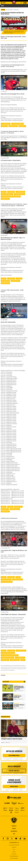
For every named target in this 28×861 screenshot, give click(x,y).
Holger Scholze (21, 650)
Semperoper (5, 660)
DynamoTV (22, 126)
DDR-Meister (18, 506)
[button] (21, 2)
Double (10, 506)
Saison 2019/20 (20, 191)
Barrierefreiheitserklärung (14, 845)
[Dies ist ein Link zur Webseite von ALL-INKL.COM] (14, 797)
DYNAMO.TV (14, 826)
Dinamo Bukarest (19, 194)
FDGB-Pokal (5, 509)
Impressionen (13, 126)
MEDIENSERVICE (14, 831)
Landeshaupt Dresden (7, 657)
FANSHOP (14, 828)
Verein (3, 191)
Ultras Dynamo (20, 657)
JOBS (14, 833)
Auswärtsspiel (15, 280)
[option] (14, 731)
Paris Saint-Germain (17, 123)
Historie (19, 278)
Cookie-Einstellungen (14, 858)
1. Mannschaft (5, 123)
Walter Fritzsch (15, 509)
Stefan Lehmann (6, 579)
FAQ (14, 849)
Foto (23, 660)
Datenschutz (14, 853)
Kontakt (14, 851)
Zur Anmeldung (14, 755)
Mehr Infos (14, 786)
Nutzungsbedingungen (14, 856)
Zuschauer (11, 278)
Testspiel (4, 126)
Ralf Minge (11, 650)
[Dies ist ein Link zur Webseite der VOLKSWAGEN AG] (11, 812)
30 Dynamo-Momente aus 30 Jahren (10, 196)
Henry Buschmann (6, 581)
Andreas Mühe (14, 660)
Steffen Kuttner (17, 579)
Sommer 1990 (5, 198)
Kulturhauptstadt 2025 (8, 653)
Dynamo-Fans (5, 283)
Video (18, 577)
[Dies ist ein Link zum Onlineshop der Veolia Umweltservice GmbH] (22, 810)
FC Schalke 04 (5, 280)
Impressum (14, 847)
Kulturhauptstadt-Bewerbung (9, 655)
